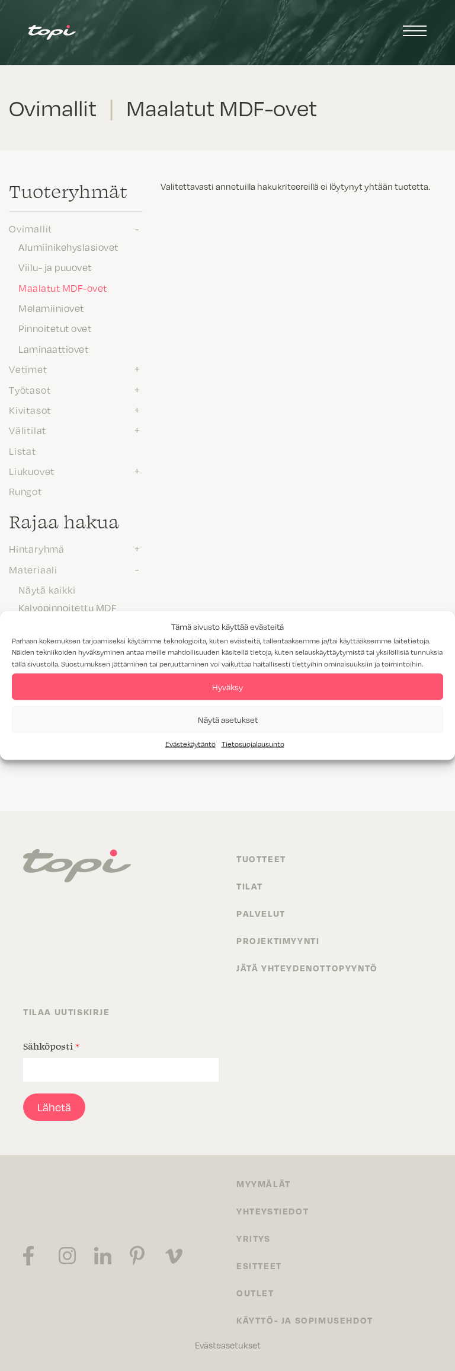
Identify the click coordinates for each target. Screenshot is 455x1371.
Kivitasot (30, 410)
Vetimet (28, 369)
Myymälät (263, 1183)
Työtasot (29, 390)
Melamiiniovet (51, 308)
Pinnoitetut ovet (54, 328)
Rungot (25, 492)
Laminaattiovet (53, 349)
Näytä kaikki (47, 590)
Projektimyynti (277, 940)
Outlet (255, 1292)
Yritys (253, 1238)
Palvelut (261, 913)
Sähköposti (51, 1046)
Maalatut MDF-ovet (62, 288)
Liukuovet (32, 471)
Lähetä (54, 1107)
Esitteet (259, 1265)
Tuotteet (261, 858)
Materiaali (33, 570)
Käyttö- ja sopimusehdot (304, 1320)
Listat (22, 451)
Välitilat (27, 430)
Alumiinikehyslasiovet (68, 247)
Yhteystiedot (272, 1211)
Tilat (249, 886)
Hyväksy (227, 686)
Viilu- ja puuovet (55, 267)
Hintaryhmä (37, 549)
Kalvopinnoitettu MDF (67, 608)
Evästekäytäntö (190, 743)
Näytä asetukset (228, 719)
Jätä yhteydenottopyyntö (307, 967)
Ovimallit (30, 229)
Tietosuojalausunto (253, 743)
